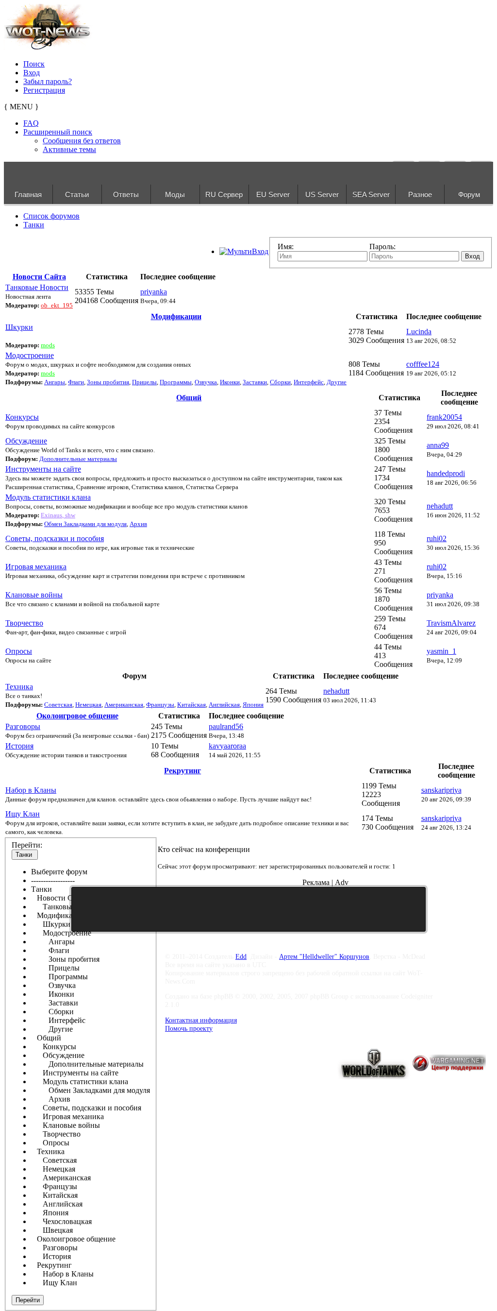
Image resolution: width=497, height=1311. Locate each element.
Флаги (76, 382)
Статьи (77, 194)
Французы (160, 704)
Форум (469, 194)
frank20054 (444, 417)
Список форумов (51, 216)
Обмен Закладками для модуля (85, 524)
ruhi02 (437, 538)
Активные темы (69, 149)
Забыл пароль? (47, 81)
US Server (322, 194)
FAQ (31, 123)
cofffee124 (422, 364)
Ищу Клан (22, 814)
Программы (176, 382)
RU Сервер (224, 194)
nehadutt (440, 506)
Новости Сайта (39, 276)
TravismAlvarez (451, 623)
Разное (420, 194)
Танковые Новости (36, 287)
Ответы (126, 194)
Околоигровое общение (77, 716)
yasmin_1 (441, 651)
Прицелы (144, 382)
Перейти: (27, 845)
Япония (253, 704)
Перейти (28, 1300)
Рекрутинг (182, 770)
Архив (138, 524)
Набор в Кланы (30, 790)
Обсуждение (26, 441)
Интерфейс (309, 382)
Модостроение (29, 355)
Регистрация (44, 90)
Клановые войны (34, 595)
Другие (337, 382)
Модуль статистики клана (48, 497)
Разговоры (22, 726)
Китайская (191, 704)
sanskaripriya (441, 790)
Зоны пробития (108, 382)
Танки (33, 225)
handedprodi (446, 473)
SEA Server (371, 194)
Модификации (176, 316)
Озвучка (206, 382)
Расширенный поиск (57, 132)
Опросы (18, 651)
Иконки (230, 382)
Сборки (280, 382)
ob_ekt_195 (57, 305)
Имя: (286, 246)
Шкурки (19, 327)
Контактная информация (201, 1020)
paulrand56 (226, 726)
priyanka (153, 292)
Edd (241, 956)
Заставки (255, 382)
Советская (58, 704)
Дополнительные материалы (78, 458)
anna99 (438, 445)
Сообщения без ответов (82, 140)
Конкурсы (22, 417)
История (19, 746)
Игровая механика (35, 566)
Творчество (24, 623)
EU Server (273, 194)
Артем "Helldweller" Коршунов (324, 956)
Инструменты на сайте (43, 469)
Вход (31, 72)
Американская (123, 704)
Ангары (54, 382)
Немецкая (88, 704)
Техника (19, 686)
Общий (188, 397)
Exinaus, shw (58, 515)
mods (48, 345)
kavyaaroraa (227, 746)
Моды (175, 194)
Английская (224, 704)
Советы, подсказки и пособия (54, 538)
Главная (28, 194)
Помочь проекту (189, 1028)
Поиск (34, 64)
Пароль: (382, 246)
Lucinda (418, 331)
